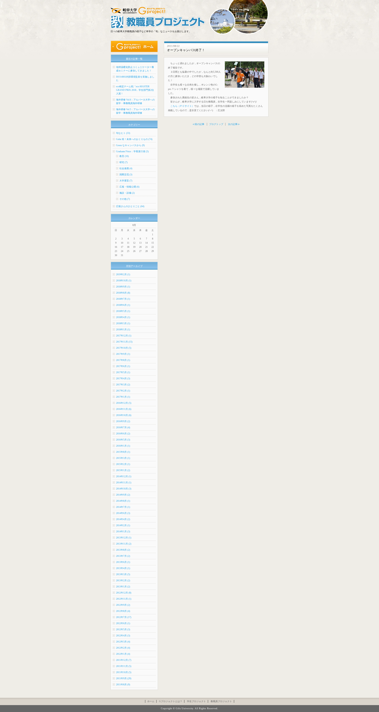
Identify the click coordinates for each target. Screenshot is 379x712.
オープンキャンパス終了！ (186, 50)
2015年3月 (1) (123, 458)
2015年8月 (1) (123, 452)
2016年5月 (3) (123, 439)
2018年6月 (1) (123, 305)
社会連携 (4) (125, 168)
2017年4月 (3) (123, 378)
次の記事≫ (234, 124)
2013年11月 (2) (123, 543)
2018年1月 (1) (123, 329)
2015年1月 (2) (123, 470)
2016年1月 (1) (123, 445)
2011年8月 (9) (123, 684)
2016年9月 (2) (123, 421)
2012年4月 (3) (123, 635)
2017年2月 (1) (123, 390)
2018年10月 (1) (123, 280)
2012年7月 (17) (123, 617)
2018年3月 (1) (123, 323)
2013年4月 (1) (123, 568)
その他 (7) (124, 199)
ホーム (150, 701)
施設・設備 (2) (127, 193)
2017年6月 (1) (123, 366)
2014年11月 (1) (123, 482)
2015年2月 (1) (123, 464)
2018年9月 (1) (123, 286)
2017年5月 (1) (123, 372)
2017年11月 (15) (124, 341)
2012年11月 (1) (123, 598)
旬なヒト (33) (123, 133)
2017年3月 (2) (123, 384)
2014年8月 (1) (123, 501)
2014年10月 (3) (123, 488)
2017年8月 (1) (123, 360)
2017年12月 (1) (123, 335)
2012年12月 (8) (123, 592)
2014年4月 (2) (123, 519)
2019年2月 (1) (123, 274)
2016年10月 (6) (123, 415)
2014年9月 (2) (123, 494)
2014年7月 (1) (123, 507)
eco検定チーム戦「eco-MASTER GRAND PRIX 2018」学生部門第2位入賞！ (135, 90)
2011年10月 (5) (123, 672)
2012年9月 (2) (123, 605)
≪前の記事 (198, 124)
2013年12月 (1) (123, 537)
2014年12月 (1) (123, 476)
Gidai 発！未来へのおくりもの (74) (134, 139)
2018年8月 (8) (123, 292)
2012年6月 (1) (123, 623)
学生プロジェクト (196, 701)
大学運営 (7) (125, 180)
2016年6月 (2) (123, 433)
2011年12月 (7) (123, 660)
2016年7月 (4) (123, 427)
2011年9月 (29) (123, 678)
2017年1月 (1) (123, 396)
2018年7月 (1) (123, 299)
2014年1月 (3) (123, 531)
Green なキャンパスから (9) (130, 145)
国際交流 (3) (125, 174)
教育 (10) (124, 156)
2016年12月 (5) (123, 403)
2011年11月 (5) (123, 666)
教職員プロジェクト (221, 701)
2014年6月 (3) (123, 513)
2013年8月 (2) (123, 550)
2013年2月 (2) (123, 580)
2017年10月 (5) (123, 348)
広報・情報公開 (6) (129, 186)
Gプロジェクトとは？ (170, 701)
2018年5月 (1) (123, 311)
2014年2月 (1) (123, 525)
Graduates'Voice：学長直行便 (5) (132, 151)
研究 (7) (123, 162)
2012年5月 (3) (123, 629)
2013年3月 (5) (123, 574)
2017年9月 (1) (123, 354)
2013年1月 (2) (123, 586)
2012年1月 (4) (123, 654)
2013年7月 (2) (123, 556)
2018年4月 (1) (123, 317)
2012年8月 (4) (123, 611)
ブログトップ (216, 124)
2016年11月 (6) (123, 409)
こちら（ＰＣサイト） (182, 106)
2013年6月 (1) (123, 562)
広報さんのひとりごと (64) (130, 206)
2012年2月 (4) (123, 647)
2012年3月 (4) (123, 641)
